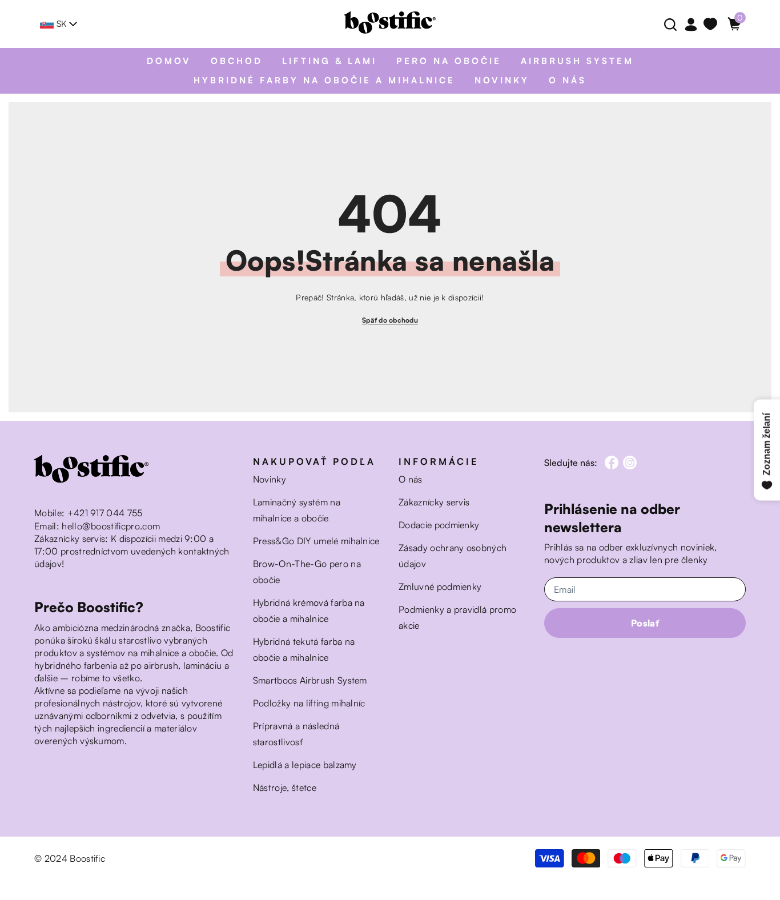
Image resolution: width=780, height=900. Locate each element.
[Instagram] (629, 462)
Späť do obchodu (390, 320)
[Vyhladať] (667, 24)
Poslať (645, 623)
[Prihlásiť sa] (691, 25)
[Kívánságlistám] (712, 24)
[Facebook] (611, 462)
